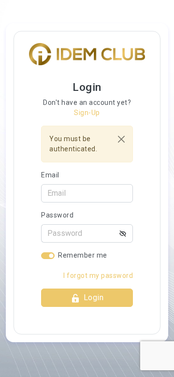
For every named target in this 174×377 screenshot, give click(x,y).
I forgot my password (98, 275)
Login (94, 297)
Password (57, 215)
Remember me (82, 255)
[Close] (121, 139)
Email (50, 175)
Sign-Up (87, 112)
